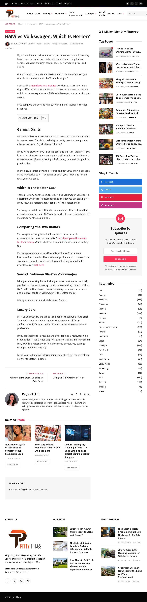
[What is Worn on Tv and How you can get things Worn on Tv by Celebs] (106, 67)
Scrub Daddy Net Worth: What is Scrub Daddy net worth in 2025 (128, 142)
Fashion (102, 309)
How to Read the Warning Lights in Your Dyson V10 (127, 50)
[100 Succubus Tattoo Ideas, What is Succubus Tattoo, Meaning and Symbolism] (106, 159)
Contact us (23, 4)
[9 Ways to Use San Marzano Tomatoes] (106, 129)
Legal (101, 341)
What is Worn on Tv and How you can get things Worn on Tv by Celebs (128, 66)
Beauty (46, 13)
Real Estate (104, 359)
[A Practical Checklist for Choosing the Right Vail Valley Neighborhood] (108, 571)
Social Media (102, 13)
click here (39, 265)
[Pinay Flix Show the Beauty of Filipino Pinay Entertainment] (106, 83)
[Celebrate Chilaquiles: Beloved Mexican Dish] (106, 113)
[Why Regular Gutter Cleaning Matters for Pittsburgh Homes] (108, 553)
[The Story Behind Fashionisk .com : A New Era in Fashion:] (48, 433)
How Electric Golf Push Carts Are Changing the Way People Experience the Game (82, 565)
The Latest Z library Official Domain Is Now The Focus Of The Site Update (129, 533)
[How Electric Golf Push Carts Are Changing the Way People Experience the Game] (60, 563)
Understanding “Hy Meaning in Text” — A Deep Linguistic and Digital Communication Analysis (77, 450)
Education (103, 304)
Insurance (103, 336)
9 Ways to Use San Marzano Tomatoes (126, 127)
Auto (37, 13)
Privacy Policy (36, 4)
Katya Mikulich (20, 44)
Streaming (103, 368)
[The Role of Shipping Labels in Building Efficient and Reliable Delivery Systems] (60, 546)
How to (102, 332)
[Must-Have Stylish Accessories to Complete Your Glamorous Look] (18, 433)
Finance (102, 318)
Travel (102, 391)
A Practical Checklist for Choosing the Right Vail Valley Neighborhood (130, 572)
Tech (119, 13)
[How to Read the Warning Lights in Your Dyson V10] (106, 52)
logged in (25, 489)
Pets (101, 355)
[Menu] (6, 3)
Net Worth (131, 148)
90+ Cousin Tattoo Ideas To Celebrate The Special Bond (129, 96)
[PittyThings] (12, 13)
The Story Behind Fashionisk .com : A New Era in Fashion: (47, 447)
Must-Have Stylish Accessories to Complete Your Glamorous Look (15, 449)
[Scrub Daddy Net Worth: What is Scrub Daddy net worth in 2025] (106, 144)
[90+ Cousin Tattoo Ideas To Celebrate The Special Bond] (106, 98)
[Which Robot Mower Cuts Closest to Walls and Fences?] (60, 532)
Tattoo (135, 56)
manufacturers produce (43, 85)
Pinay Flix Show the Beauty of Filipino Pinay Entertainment (128, 81)
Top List (102, 382)
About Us (68, 4)
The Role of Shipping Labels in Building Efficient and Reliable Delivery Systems (81, 548)
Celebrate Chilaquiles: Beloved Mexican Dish (127, 111)
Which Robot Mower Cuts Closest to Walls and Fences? (81, 532)
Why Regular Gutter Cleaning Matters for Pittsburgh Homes (129, 553)
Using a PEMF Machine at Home (69, 377)
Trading (102, 387)
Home (14, 4)
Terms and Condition (53, 4)
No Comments (77, 44)
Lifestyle (89, 13)
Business (59, 13)
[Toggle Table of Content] (42, 118)
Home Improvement (75, 13)
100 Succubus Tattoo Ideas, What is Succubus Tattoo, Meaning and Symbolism (128, 158)
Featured (10, 31)
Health (111, 13)
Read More (12, 465)
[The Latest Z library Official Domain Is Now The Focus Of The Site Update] (108, 532)
